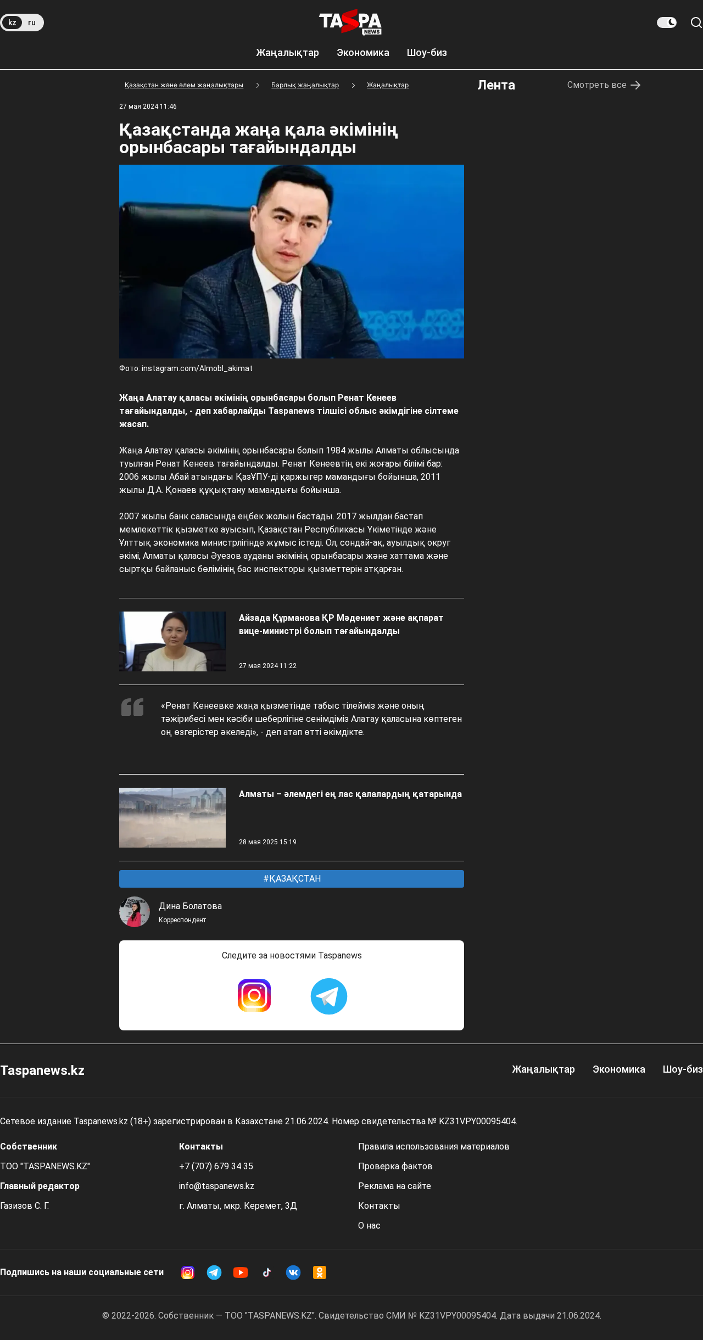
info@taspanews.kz (216, 1186)
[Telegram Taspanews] (329, 996)
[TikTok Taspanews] (267, 1272)
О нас (369, 1225)
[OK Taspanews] (319, 1272)
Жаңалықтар (287, 52)
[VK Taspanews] (293, 1272)
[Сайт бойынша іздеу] (696, 22)
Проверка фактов (395, 1166)
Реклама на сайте (394, 1186)
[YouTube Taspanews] (240, 1272)
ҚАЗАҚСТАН (294, 878)
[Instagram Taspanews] (254, 996)
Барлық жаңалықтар (305, 85)
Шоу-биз (427, 52)
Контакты (379, 1206)
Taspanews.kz (42, 1070)
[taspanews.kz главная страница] (350, 22)
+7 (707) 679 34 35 (216, 1166)
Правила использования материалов (434, 1146)
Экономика (363, 52)
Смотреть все (597, 85)
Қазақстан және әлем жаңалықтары (184, 85)
